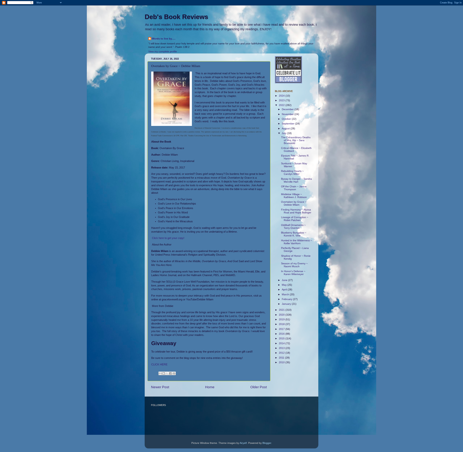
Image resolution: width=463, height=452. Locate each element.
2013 (282, 348)
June (285, 280)
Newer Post (160, 387)
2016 (282, 333)
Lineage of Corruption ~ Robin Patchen (294, 219)
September (288, 123)
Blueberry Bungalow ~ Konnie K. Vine (293, 234)
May (284, 285)
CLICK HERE (159, 364)
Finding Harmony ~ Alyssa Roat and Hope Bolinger (296, 211)
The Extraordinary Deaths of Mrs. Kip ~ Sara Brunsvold (296, 140)
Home (209, 387)
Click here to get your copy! (168, 238)
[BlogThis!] (163, 373)
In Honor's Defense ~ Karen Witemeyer (293, 273)
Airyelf (243, 443)
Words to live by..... (163, 38)
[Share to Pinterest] (174, 373)
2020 (282, 314)
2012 (282, 352)
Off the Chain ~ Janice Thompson (294, 188)
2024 (282, 95)
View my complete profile (162, 51)
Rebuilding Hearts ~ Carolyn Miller (292, 172)
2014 (282, 343)
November (288, 114)
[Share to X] (167, 373)
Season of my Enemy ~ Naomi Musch (294, 265)
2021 (282, 310)
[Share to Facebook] (170, 373)
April (285, 289)
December (288, 109)
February (287, 299)
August (286, 128)
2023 (282, 100)
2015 (282, 338)
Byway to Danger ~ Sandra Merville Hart (296, 180)
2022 (282, 105)
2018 (282, 324)
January (287, 304)
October (287, 119)
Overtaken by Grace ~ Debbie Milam (293, 203)
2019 (282, 319)
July (284, 133)
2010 (282, 362)
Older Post (258, 387)
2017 (282, 329)
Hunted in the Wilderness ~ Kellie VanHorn (296, 242)
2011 (282, 357)
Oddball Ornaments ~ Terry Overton (293, 226)
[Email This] (160, 373)
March (286, 294)
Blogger (266, 443)
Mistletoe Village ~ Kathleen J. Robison (294, 196)
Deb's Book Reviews (176, 16)
